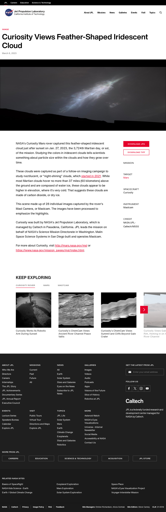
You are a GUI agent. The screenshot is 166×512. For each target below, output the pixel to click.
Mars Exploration (65, 488)
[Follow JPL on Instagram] (141, 388)
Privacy (25, 507)
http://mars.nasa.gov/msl (71, 245)
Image (5, 29)
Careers (6, 378)
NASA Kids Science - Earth (15, 488)
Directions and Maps (40, 423)
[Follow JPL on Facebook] (129, 388)
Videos (88, 373)
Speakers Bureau (10, 419)
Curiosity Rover (25, 285)
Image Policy (38, 507)
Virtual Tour (35, 419)
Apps (87, 386)
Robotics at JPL (92, 398)
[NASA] (9, 12)
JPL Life (61, 415)
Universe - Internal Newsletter (93, 428)
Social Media (91, 434)
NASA (4, 507)
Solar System (63, 378)
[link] (83, 95)
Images (88, 369)
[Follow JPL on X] (135, 388)
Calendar (6, 423)
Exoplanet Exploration (68, 484)
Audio (87, 378)
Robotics (61, 444)
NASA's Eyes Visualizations (91, 421)
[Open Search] (160, 12)
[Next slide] (144, 309)
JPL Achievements (11, 390)
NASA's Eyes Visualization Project (128, 488)
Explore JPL (8, 428)
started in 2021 (91, 176)
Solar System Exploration (69, 492)
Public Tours (36, 415)
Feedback (60, 507)
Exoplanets (62, 436)
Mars (126, 177)
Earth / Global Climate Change (17, 492)
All (31, 382)
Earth (60, 373)
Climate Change (65, 432)
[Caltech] (134, 401)
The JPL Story (9, 386)
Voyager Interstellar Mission (125, 492)
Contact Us (90, 442)
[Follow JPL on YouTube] (147, 388)
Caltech (14, 507)
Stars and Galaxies (66, 382)
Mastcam (63, 285)
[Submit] (129, 372)
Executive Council (11, 402)
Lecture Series (9, 415)
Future (33, 378)
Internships (7, 382)
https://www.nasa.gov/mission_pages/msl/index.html (50, 250)
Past (32, 373)
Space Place (117, 484)
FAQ (50, 507)
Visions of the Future (95, 390)
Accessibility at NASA (95, 438)
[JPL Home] (30, 12)
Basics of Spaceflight (12, 484)
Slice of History (92, 394)
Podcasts (89, 382)
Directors (6, 373)
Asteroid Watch (92, 415)
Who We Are (8, 369)
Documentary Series (12, 394)
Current (33, 369)
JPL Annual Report (11, 398)
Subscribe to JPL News (65, 392)
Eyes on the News (66, 386)
